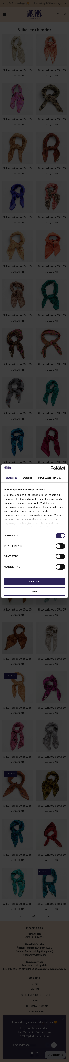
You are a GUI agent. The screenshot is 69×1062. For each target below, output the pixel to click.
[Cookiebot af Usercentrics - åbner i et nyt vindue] (50, 468)
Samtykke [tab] (11, 477)
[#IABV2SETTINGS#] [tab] (50, 477)
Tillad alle (34, 581)
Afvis (34, 591)
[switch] (60, 546)
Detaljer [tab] (27, 477)
